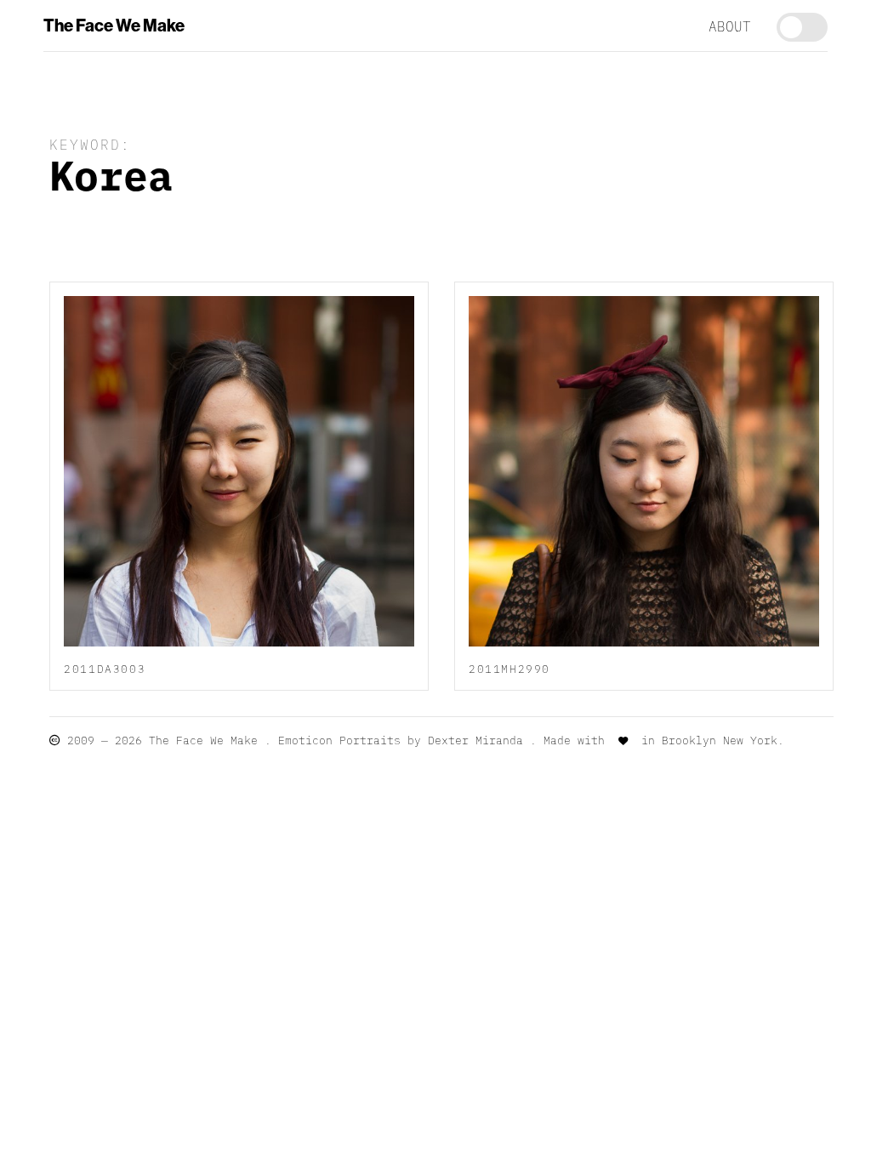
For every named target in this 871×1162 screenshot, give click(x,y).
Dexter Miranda (475, 739)
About (730, 25)
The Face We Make (114, 25)
